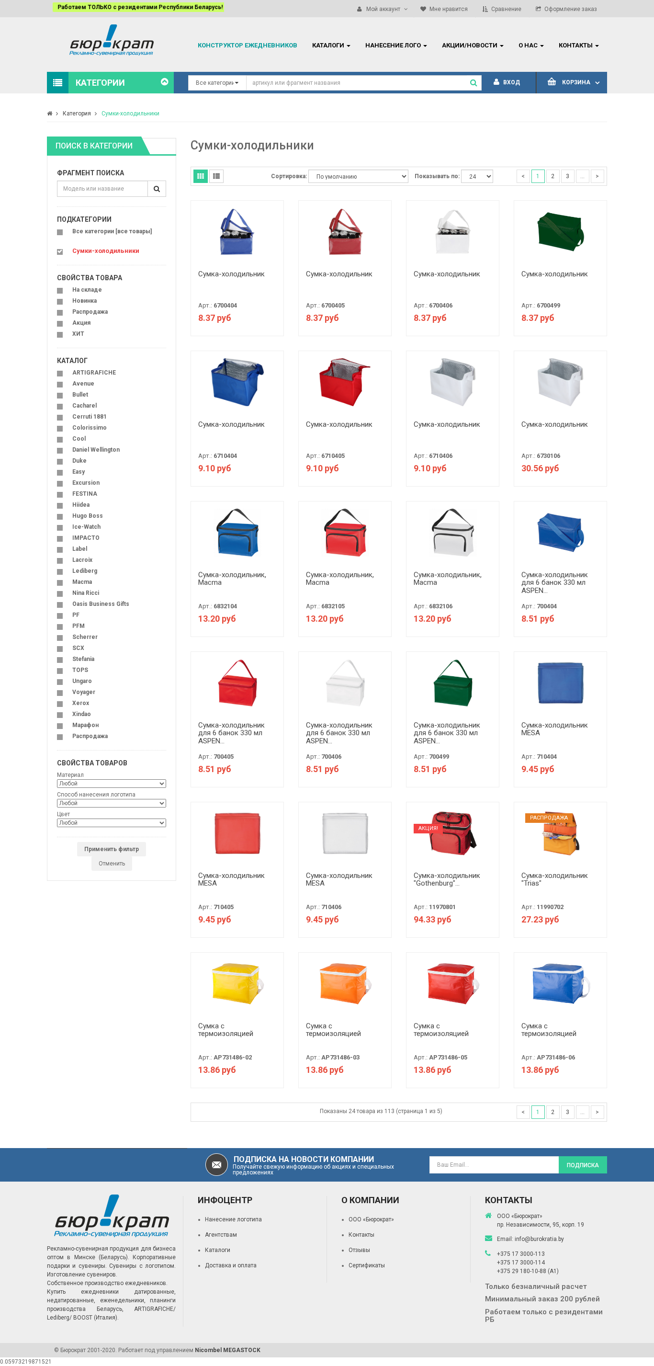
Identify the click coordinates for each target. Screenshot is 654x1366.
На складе (87, 289)
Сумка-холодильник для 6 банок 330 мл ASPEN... (554, 582)
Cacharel (84, 405)
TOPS (80, 670)
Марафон (85, 725)
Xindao (81, 714)
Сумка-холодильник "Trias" (554, 879)
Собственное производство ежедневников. (107, 1283)
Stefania (83, 659)
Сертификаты (367, 1265)
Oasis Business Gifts (100, 604)
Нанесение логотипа (233, 1219)
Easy (78, 471)
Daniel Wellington (96, 449)
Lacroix (82, 560)
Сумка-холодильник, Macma (232, 578)
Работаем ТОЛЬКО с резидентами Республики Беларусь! (134, 7)
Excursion (86, 482)
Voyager (83, 692)
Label (79, 549)
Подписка (583, 1165)
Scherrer (85, 637)
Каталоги (217, 1250)
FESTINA (84, 493)
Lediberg (84, 571)
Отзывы (359, 1250)
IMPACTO (86, 538)
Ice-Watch (86, 527)
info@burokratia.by (539, 1239)
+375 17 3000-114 (521, 1262)
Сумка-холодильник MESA (554, 729)
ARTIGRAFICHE (94, 372)
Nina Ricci (85, 593)
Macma (82, 582)
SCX (78, 648)
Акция (81, 322)
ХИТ (78, 333)
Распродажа (90, 311)
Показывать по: (437, 176)
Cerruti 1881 (89, 416)
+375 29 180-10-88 (522, 1271)
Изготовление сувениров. (82, 1274)
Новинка (84, 300)
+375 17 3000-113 (521, 1254)
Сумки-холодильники (130, 113)
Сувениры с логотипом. (142, 1266)
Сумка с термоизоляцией (225, 1030)
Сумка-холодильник (231, 274)
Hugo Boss (87, 515)
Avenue (83, 383)
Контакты (361, 1234)
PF (75, 615)
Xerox (80, 703)
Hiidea (81, 504)
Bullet (80, 394)
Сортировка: (289, 176)
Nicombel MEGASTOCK (227, 1350)
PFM (78, 626)
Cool (79, 438)
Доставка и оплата (231, 1265)
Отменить (112, 863)
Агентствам (221, 1234)
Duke (79, 460)
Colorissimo (89, 427)
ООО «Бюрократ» (371, 1219)
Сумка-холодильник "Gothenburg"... (447, 879)
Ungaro (82, 681)
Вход (511, 82)
